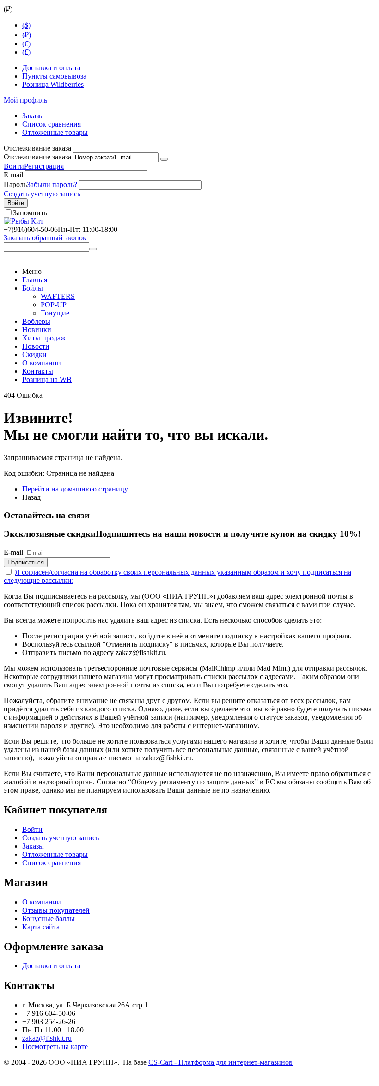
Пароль (15, 184)
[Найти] (93, 249)
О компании (41, 363)
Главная (34, 280)
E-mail (13, 175)
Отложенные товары (55, 132)
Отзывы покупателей (56, 910)
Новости (35, 346)
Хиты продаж (44, 338)
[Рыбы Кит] (23, 221)
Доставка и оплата (51, 68)
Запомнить (30, 213)
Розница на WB (47, 379)
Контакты (37, 371)
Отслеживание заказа (37, 157)
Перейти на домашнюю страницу (75, 489)
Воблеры (36, 321)
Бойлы (32, 288)
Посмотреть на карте (55, 1046)
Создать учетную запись (42, 194)
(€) (26, 44)
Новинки (36, 330)
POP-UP (54, 305)
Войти (14, 166)
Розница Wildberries (53, 84)
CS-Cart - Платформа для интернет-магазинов (220, 1062)
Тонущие (55, 313)
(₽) (26, 35)
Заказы (33, 116)
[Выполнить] (164, 159)
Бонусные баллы (48, 918)
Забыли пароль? (52, 184)
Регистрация (44, 166)
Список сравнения (51, 124)
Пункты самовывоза (54, 76)
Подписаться (25, 562)
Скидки (34, 354)
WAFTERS (58, 296)
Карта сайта (41, 927)
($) (26, 25)
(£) (26, 52)
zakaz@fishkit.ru (47, 1038)
